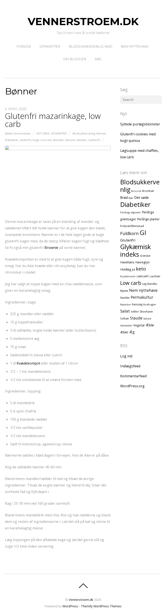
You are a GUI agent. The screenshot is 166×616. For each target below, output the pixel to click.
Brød (124, 197)
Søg (98, 59)
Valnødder (126, 325)
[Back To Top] (83, 585)
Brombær (148, 191)
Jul (133, 269)
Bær (131, 197)
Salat (125, 311)
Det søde (43, 133)
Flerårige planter (148, 219)
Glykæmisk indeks (135, 250)
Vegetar (139, 325)
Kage (36, 140)
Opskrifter (50, 47)
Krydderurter (128, 276)
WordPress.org (132, 386)
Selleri (135, 311)
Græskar (145, 255)
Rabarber (125, 304)
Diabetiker (11, 140)
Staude (136, 318)
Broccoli (136, 191)
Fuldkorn (129, 233)
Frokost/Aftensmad (132, 226)
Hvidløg (125, 269)
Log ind (126, 356)
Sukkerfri (94, 140)
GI (143, 232)
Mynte (124, 291)
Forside (23, 47)
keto (141, 269)
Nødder (82, 140)
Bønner (101, 133)
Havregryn (142, 262)
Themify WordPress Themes (101, 606)
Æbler (124, 332)
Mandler (58, 140)
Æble (150, 325)
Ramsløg (137, 304)
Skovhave (146, 311)
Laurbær (155, 276)
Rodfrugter (149, 304)
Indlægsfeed (130, 366)
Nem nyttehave (134, 47)
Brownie (51, 247)
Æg (132, 332)
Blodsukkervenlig (84, 133)
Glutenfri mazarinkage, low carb (53, 119)
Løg (144, 283)
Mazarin (70, 140)
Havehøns (127, 262)
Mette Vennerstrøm (17, 133)
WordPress (70, 606)
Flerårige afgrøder (130, 212)
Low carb (46, 140)
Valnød (147, 318)
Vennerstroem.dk (81, 600)
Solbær (124, 318)
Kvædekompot (28, 363)
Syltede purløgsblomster (140, 124)
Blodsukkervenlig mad (90, 47)
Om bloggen (74, 59)
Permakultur (142, 297)
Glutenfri (25, 140)
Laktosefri (143, 276)
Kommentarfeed (133, 376)
